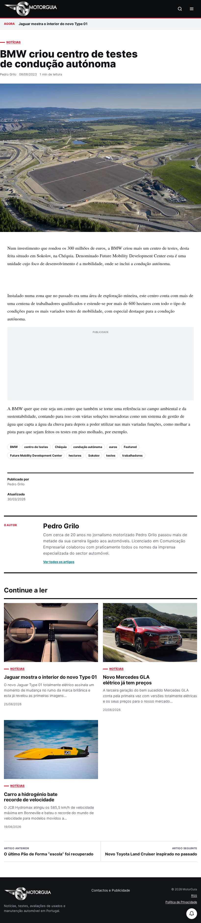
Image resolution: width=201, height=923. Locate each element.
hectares (75, 455)
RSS (194, 895)
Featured (130, 447)
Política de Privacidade (181, 902)
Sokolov (94, 455)
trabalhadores (132, 455)
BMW (14, 447)
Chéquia (61, 447)
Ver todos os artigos (58, 562)
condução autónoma (87, 447)
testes (110, 455)
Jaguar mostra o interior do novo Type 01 (53, 24)
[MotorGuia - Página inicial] (30, 8)
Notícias (13, 42)
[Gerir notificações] (191, 913)
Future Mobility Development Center (36, 455)
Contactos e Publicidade (110, 890)
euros (113, 447)
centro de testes (36, 447)
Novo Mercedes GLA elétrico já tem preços (127, 680)
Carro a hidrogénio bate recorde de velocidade (30, 797)
